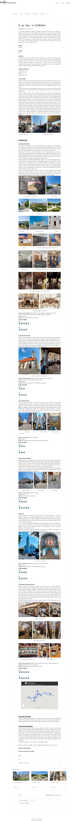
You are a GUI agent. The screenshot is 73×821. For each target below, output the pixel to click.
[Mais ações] (60, 21)
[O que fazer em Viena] (39, 776)
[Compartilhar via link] (19, 759)
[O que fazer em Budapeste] (21, 776)
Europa (20, 755)
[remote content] (39, 695)
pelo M (12, 2)
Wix (41, 820)
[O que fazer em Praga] (58, 776)
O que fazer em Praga (54, 782)
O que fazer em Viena (36, 782)
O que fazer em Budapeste (18, 782)
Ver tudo (65, 769)
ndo (15, 2)
